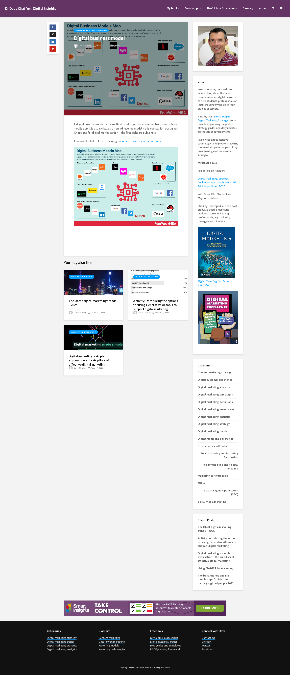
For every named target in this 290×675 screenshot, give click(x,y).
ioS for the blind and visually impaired (220, 466)
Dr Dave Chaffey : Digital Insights (30, 8)
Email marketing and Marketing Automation (219, 455)
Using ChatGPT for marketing (215, 568)
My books (173, 8)
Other (201, 483)
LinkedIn (206, 641)
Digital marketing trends (81, 277)
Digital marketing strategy (146, 277)
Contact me (208, 637)
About (263, 8)
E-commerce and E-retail (213, 446)
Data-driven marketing (112, 641)
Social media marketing (212, 501)
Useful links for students (222, 8)
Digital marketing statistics (214, 416)
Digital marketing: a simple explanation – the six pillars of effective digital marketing (89, 360)
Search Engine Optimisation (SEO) (221, 492)
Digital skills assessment (164, 637)
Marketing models (109, 645)
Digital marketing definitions (83, 332)
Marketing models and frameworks (91, 30)
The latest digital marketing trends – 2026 (92, 303)
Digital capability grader (163, 641)
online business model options (141, 141)
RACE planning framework (165, 649)
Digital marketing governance (216, 409)
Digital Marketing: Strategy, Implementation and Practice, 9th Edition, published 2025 (217, 182)
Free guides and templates (165, 645)
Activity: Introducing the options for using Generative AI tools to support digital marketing (155, 305)
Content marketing (109, 637)
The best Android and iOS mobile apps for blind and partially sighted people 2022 (216, 579)
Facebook (207, 649)
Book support (193, 8)
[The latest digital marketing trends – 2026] (93, 282)
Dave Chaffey (84, 45)
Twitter (206, 645)
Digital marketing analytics (214, 387)
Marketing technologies (112, 649)
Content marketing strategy (215, 372)
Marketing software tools (213, 475)
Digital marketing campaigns (215, 394)
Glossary (248, 8)
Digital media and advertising (216, 438)
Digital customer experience (215, 379)
